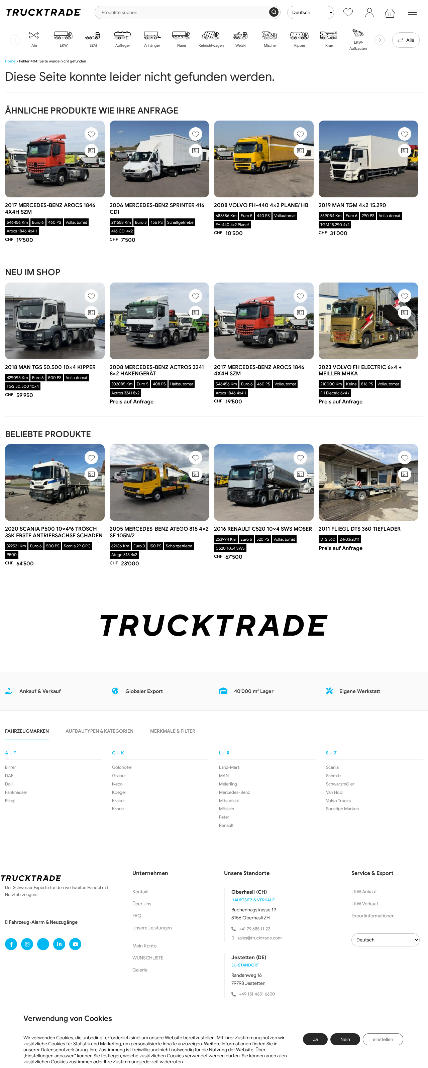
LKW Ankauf (364, 892)
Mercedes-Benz (234, 792)
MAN (224, 775)
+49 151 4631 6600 (257, 994)
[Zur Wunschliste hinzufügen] (91, 134)
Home (10, 61)
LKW (63, 45)
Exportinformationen (373, 916)
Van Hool (334, 792)
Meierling (228, 784)
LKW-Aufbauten (358, 45)
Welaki (240, 45)
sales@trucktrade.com (259, 938)
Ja (315, 1039)
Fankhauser (16, 792)
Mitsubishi (229, 801)
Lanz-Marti (229, 767)
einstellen (383, 1039)
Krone (118, 809)
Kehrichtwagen (211, 45)
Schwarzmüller (340, 784)
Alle (33, 45)
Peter (224, 817)
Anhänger (151, 45)
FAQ (136, 916)
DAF (9, 775)
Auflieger (122, 45)
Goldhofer (122, 767)
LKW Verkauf (364, 904)
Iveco (117, 784)
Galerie (139, 970)
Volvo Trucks (338, 801)
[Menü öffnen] (412, 12)
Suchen (274, 12)
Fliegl (10, 801)
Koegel (119, 792)
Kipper (299, 45)
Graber (119, 775)
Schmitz (333, 775)
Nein (345, 1039)
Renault (226, 825)
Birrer (10, 767)
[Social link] (11, 944)
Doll (9, 784)
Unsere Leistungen (152, 928)
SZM (93, 45)
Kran (328, 45)
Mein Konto (144, 946)
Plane (181, 45)
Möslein (226, 809)
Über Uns (141, 904)
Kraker (118, 801)
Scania (332, 767)
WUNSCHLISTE (148, 958)
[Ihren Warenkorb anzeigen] (391, 12)
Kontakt (140, 892)
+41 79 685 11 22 (254, 929)
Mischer (270, 45)
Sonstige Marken (342, 809)
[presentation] (15, 40)
